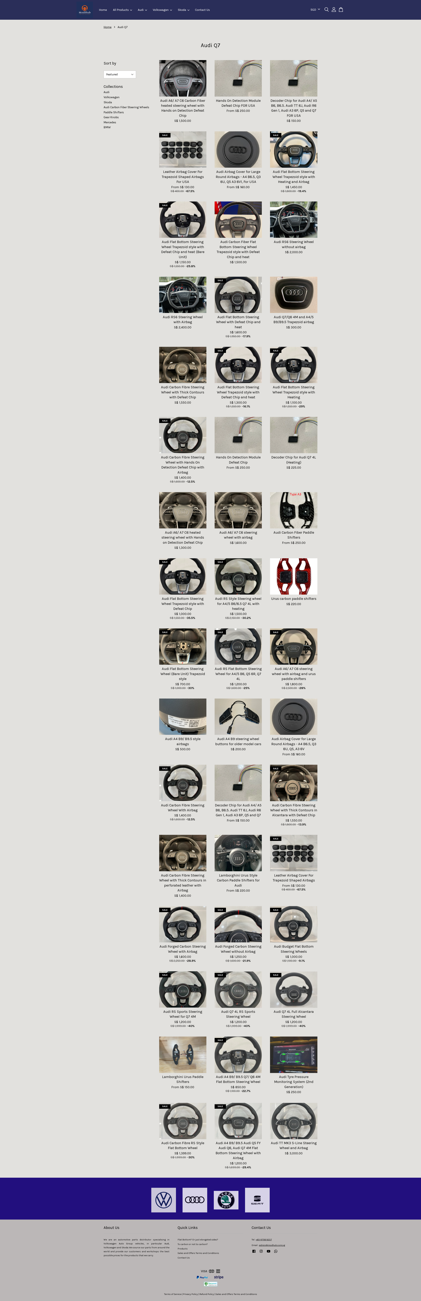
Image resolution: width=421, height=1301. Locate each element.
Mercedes (110, 122)
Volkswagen (161, 10)
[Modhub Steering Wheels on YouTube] (268, 1252)
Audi (141, 10)
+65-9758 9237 (264, 1239)
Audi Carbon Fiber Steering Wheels (126, 107)
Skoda (182, 10)
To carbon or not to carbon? (193, 1244)
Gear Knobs (111, 117)
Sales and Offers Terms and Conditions (198, 1253)
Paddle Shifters (114, 112)
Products (183, 1248)
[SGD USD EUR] (314, 9)
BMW (107, 127)
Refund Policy (206, 1294)
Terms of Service (172, 1294)
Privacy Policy (190, 1294)
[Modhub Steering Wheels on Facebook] (254, 1252)
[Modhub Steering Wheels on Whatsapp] (275, 1252)
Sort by (110, 63)
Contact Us (202, 10)
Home (103, 10)
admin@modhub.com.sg (272, 1245)
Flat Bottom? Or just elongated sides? (198, 1239)
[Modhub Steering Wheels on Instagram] (261, 1252)
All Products (121, 10)
